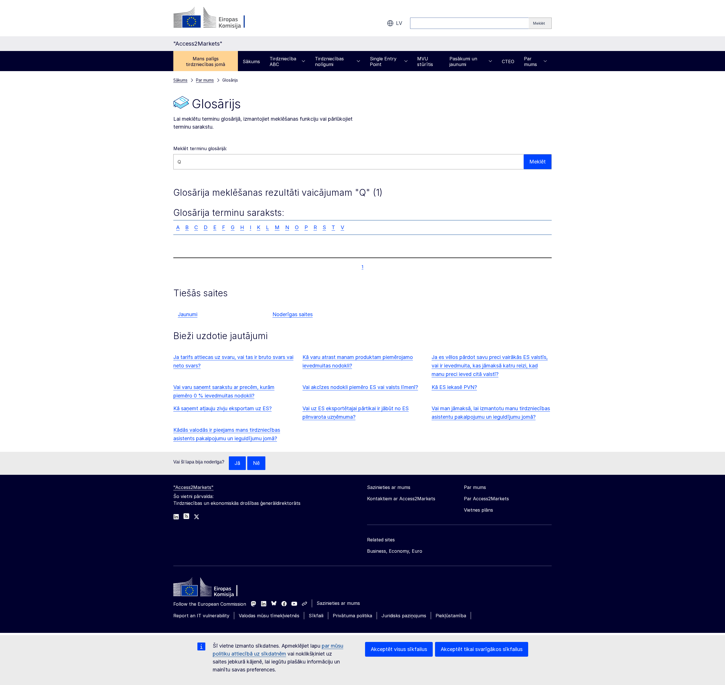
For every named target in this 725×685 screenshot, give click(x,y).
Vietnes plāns (478, 510)
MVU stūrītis (425, 61)
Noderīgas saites (292, 314)
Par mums (530, 61)
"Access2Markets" (193, 487)
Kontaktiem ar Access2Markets (401, 498)
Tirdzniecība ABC (283, 61)
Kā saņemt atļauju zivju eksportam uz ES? (222, 408)
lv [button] (399, 23)
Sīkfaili (316, 615)
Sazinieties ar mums (338, 603)
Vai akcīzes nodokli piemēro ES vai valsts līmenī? (360, 387)
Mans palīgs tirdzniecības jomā (205, 61)
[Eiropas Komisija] (219, 18)
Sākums (251, 61)
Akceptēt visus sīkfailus (399, 649)
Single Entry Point (383, 61)
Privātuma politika (352, 615)
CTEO (508, 61)
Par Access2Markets (486, 498)
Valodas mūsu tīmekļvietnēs (269, 615)
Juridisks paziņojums (403, 615)
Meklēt (537, 162)
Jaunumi (187, 314)
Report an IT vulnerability (201, 615)
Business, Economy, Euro (394, 551)
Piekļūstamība (451, 615)
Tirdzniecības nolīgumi (329, 61)
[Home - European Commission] (214, 588)
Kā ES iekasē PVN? (454, 387)
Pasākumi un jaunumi (463, 61)
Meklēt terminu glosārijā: (200, 148)
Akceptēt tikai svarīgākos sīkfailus (482, 649)
